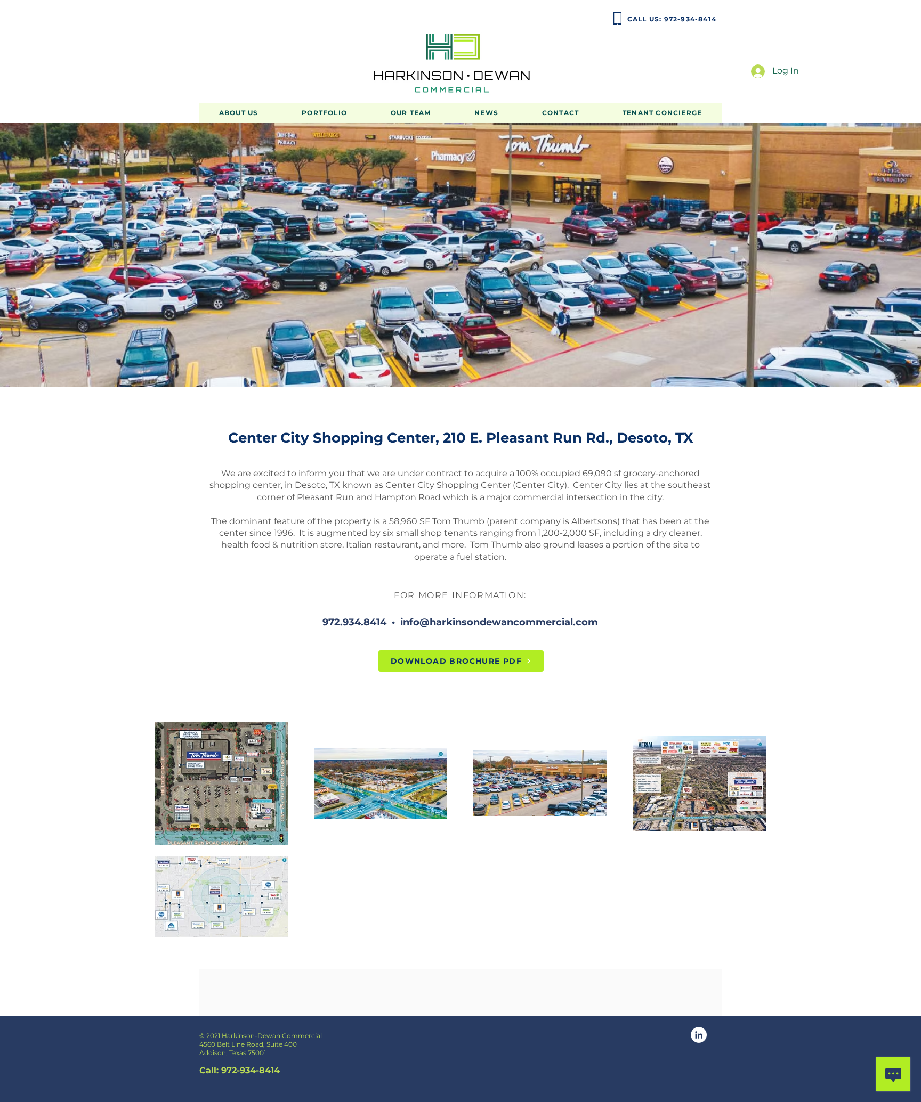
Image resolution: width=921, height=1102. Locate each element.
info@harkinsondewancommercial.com (499, 622)
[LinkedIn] (699, 1035)
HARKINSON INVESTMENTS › (244, 18)
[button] (324, 113)
